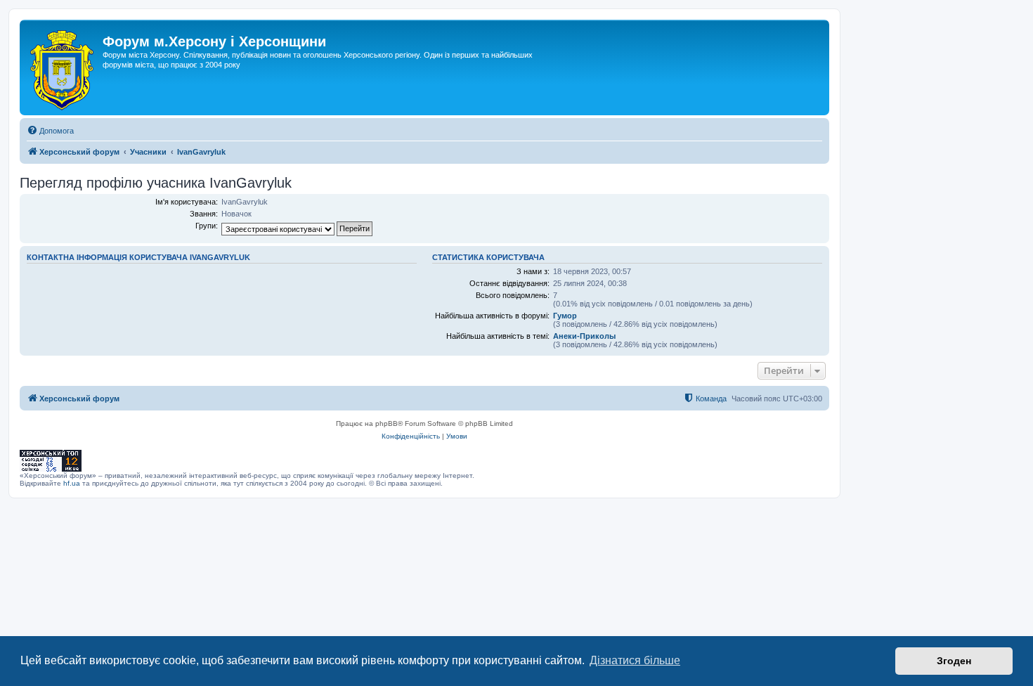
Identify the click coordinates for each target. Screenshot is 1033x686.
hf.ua (71, 483)
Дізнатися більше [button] (635, 660)
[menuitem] (50, 130)
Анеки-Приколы (584, 336)
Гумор (565, 315)
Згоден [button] (954, 660)
